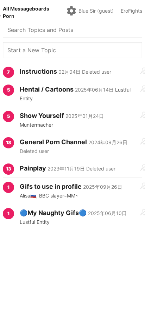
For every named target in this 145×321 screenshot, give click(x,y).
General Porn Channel (53, 142)
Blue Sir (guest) (96, 11)
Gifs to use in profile (51, 186)
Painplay (33, 168)
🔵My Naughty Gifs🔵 (53, 212)
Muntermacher (36, 125)
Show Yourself (42, 115)
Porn (8, 16)
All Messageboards (26, 9)
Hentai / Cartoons (47, 89)
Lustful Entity (35, 222)
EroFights (131, 11)
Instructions (38, 71)
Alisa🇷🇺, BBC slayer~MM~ (49, 196)
